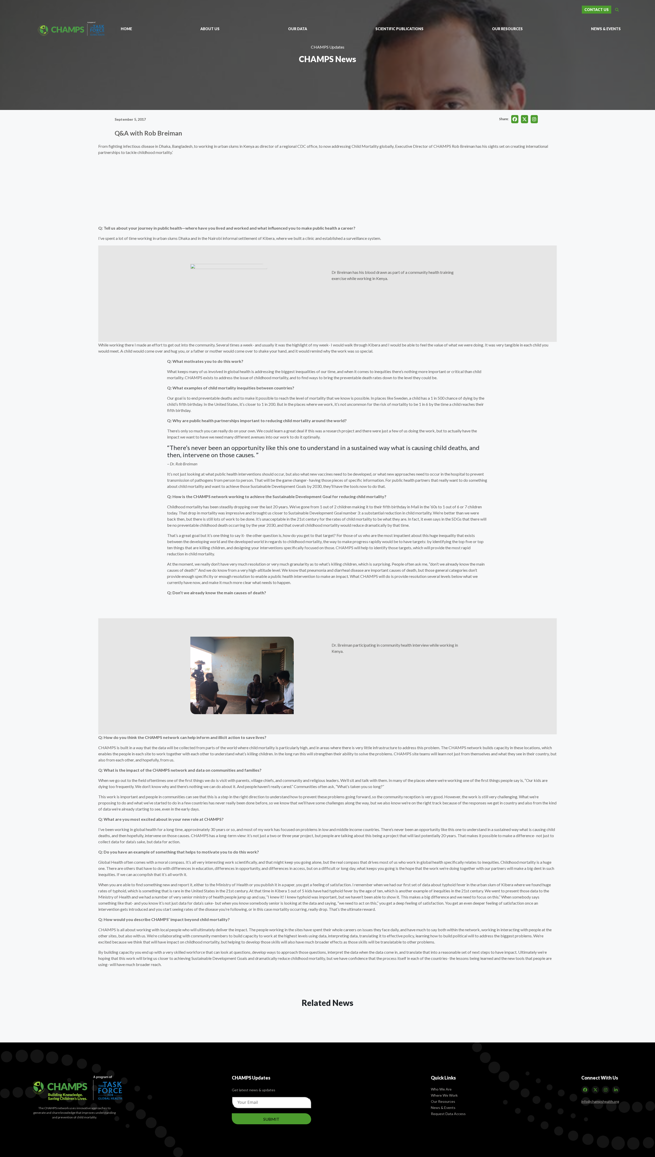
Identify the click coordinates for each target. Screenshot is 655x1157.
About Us (210, 29)
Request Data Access (448, 1113)
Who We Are (441, 1089)
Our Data (297, 29)
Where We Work (444, 1095)
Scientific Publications (399, 29)
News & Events (606, 29)
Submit (271, 1119)
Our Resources (507, 29)
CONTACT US (596, 9)
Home (126, 29)
